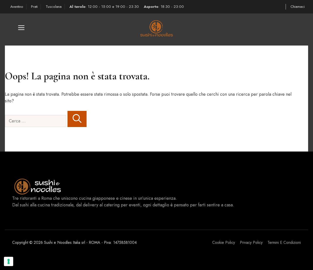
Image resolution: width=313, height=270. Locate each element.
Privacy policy (251, 242)
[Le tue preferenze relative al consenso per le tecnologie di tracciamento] (8, 261)
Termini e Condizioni (284, 242)
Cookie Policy (223, 242)
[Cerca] (77, 119)
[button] (21, 29)
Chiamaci (298, 6)
